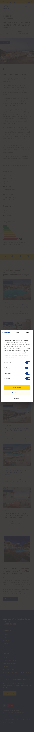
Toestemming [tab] (6, 332)
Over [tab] (27, 332)
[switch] (27, 368)
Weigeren (17, 398)
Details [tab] (17, 332)
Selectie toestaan (17, 393)
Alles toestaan (17, 387)
